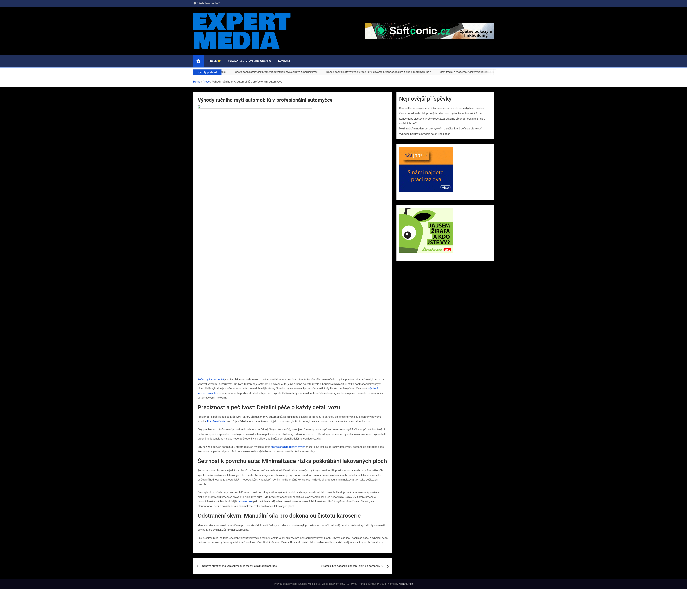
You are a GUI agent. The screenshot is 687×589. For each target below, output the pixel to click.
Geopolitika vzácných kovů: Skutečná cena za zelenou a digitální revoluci (441, 108)
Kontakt (284, 60)
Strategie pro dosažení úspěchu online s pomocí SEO (352, 566)
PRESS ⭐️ (214, 60)
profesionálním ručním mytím (288, 446)
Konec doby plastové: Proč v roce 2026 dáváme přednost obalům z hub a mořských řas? (358, 72)
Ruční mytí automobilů (211, 379)
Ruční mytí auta (216, 421)
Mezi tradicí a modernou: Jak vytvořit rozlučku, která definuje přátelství (460, 72)
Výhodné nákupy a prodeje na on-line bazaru (425, 134)
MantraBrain (406, 583)
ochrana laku (245, 501)
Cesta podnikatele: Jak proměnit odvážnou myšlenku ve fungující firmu (256, 72)
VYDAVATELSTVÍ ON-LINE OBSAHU (249, 60)
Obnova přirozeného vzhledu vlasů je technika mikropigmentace (239, 566)
